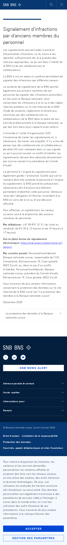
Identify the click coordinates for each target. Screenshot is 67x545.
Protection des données (17, 442)
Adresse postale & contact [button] (18, 383)
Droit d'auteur (11, 436)
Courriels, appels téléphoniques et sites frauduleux (33, 448)
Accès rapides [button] (11, 392)
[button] (51, 4)
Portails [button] (7, 410)
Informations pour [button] (14, 401)
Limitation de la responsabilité (40, 436)
